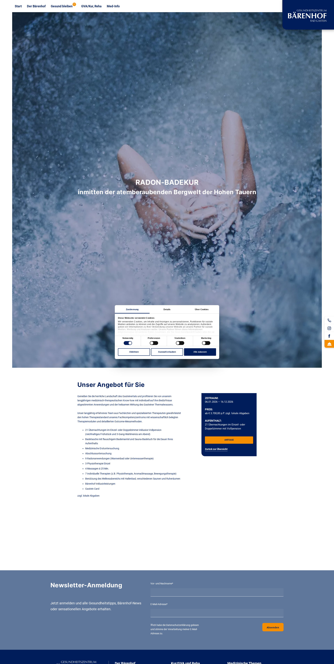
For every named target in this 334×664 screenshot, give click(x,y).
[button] (229, 440)
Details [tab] (167, 309)
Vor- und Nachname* (161, 583)
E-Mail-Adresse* (159, 604)
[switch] (154, 343)
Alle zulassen (200, 352)
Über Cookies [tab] (202, 309)
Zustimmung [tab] (132, 309)
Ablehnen (134, 352)
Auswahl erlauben (167, 352)
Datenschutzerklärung (178, 625)
